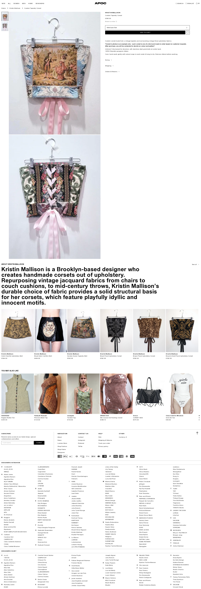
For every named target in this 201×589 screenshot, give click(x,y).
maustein (108, 488)
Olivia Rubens (144, 471)
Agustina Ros (8, 479)
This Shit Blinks (178, 500)
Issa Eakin (75, 493)
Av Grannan (8, 515)
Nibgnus (108, 536)
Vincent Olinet (178, 587)
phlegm (142, 484)
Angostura (7, 496)
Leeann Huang (77, 544)
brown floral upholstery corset (144, 356)
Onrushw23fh (144, 474)
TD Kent (175, 493)
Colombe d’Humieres (45, 474)
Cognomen (42, 471)
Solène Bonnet (178, 562)
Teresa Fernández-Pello (181, 577)
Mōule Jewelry (110, 512)
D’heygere (41, 498)
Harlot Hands (76, 471)
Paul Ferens (143, 570)
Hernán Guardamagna (80, 476)
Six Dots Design (178, 560)
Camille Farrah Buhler (45, 555)
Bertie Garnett (9, 522)
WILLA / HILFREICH (180, 533)
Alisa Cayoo (8, 488)
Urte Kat (176, 515)
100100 (6, 557)
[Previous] (3, 330)
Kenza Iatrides (77, 527)
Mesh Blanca (110, 491)
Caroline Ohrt (8, 537)
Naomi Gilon (109, 527)
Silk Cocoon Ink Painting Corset (111, 418)
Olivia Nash (143, 469)
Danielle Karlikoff (44, 491)
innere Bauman (77, 484)
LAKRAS (74, 540)
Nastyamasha (110, 529)
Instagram (81, 440)
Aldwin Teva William (11, 484)
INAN (73, 481)
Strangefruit (177, 471)
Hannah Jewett (77, 467)
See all (194, 264)
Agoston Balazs (9, 477)
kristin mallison (112, 12)
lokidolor (108, 471)
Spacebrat (142, 544)
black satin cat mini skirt (43, 356)
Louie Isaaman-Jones (113, 573)
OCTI (141, 467)
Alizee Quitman (9, 491)
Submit (39, 443)
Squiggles (142, 546)
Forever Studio (77, 563)
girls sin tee (170, 418)
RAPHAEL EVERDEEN (147, 498)
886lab (6, 471)
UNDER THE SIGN (179, 510)
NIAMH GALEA (110, 534)
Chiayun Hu (42, 560)
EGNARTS (41, 508)
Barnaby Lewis (9, 584)
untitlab (175, 513)
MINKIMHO (109, 498)
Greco (40, 540)
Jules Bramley (77, 505)
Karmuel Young (77, 518)
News (59, 440)
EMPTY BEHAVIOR (44, 520)
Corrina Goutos (43, 479)
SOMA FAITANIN (145, 541)
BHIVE (6, 525)
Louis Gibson (110, 575)
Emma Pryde (42, 517)
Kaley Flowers (110, 563)
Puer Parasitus (144, 493)
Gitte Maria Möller (78, 568)
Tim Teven (176, 582)
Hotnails (74, 479)
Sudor (175, 572)
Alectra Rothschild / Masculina (15, 486)
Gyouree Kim (42, 542)
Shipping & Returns (105, 440)
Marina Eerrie (110, 481)
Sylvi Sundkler (178, 483)
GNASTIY (41, 535)
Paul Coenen (143, 568)
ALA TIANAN (8, 481)
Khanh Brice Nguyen (79, 530)
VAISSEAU (176, 523)
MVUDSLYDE (109, 517)
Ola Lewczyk (143, 565)
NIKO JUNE (143, 560)
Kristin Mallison (15, 8)
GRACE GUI (42, 537)
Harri (73, 474)
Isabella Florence (78, 491)
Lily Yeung (109, 469)
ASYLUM (7, 510)
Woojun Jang (177, 535)
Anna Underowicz (10, 582)
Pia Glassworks (144, 486)
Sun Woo (176, 474)
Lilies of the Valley (111, 467)
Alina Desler (8, 575)
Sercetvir (176, 555)
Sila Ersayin (143, 532)
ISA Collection (76, 488)
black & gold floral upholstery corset (179, 356)
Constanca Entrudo (44, 476)
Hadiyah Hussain (44, 545)
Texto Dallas (177, 496)
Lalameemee (76, 542)
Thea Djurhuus (178, 579)
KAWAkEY (75, 523)
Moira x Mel (109, 505)
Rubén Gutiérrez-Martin (147, 585)
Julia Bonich (76, 508)
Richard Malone (145, 510)
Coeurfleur (41, 469)
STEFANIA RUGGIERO (181, 565)
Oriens (141, 476)
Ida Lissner (75, 571)
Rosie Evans (143, 513)
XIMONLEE (177, 540)
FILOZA (40, 525)
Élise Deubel (42, 513)
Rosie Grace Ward (145, 515)
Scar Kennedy (144, 525)
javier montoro (77, 578)
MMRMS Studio (110, 503)
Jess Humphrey (77, 583)
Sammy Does (143, 520)
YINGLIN (176, 543)
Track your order (104, 443)
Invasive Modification (79, 486)
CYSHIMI (41, 486)
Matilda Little (109, 486)
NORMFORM (109, 541)
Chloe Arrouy (42, 562)
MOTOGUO (109, 510)
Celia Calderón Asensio (12, 541)
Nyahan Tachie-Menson (113, 546)
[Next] (32, 330)
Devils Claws (42, 579)
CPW (39, 481)
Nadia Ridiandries (111, 522)
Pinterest (81, 443)
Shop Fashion (62, 446)
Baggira (7, 517)
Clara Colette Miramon (12, 546)
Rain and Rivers (145, 496)
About (60, 437)
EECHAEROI (42, 505)
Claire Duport (42, 567)
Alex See (7, 567)
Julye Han (75, 513)
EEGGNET (41, 584)
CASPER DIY (8, 539)
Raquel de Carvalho (146, 501)
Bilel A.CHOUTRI (10, 527)
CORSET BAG (138, 418)
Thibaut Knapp (178, 498)
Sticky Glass (177, 567)
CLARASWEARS (43, 467)
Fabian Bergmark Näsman (81, 560)
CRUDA (40, 483)
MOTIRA (108, 507)
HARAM (74, 469)
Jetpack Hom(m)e (78, 503)
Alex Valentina (9, 570)
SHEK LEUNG (144, 530)
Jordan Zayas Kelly (78, 585)
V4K (174, 518)
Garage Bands (43, 533)
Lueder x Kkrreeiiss (112, 476)
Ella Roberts (42, 515)
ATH (5, 512)
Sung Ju (176, 476)
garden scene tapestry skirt (77, 356)
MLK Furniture (110, 580)
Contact (81, 437)
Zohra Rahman (178, 546)
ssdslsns (176, 467)
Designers (61, 452)
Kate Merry (109, 565)
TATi (174, 491)
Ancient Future (9, 493)
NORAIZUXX (109, 539)
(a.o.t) (6, 555)
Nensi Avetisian (110, 532)
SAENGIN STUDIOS (146, 518)
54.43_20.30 (8, 469)
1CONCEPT (8, 467)
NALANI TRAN (144, 555)
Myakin (107, 585)
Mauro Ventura (110, 578)
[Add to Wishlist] (188, 32)
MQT (107, 515)
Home (3, 8)
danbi (40, 488)
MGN (107, 493)
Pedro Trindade (144, 481)
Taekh (175, 488)
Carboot (7, 534)
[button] (3, 3)
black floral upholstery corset (111, 356)
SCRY (141, 527)
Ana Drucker (8, 579)
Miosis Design (110, 500)
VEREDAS (176, 527)
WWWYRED (177, 537)
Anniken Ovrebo (9, 500)
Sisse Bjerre (143, 534)
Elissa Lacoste (43, 587)
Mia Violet (108, 496)
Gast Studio (76, 565)
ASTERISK (7, 507)
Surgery (175, 479)
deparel (40, 493)
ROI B (141, 583)
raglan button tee (8, 418)
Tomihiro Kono (178, 505)
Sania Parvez (143, 523)
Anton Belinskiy (9, 503)
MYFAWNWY (109, 519)
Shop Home (62, 449)
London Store (62, 443)
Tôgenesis (176, 503)
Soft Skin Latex (144, 539)
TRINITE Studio (178, 507)
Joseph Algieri (110, 555)
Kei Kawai (75, 525)
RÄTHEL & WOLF (145, 503)
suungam (176, 481)
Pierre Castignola (145, 577)
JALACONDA (76, 498)
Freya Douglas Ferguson (46, 527)
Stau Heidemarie (179, 469)
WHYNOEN (177, 530)
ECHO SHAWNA (43, 501)
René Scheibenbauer (146, 508)
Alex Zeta (7, 572)
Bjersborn (7, 529)
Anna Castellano (10, 498)
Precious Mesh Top (41, 418)
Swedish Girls (178, 574)
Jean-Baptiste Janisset (79, 581)
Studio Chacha (178, 569)
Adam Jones (8, 474)
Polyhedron (143, 491)
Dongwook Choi (43, 582)
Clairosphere (42, 569)
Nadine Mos (109, 525)
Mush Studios (110, 583)
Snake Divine (143, 537)
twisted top (71, 418)
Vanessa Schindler (179, 525)
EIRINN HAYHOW (44, 510)
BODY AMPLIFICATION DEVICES (15, 532)
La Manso (75, 537)
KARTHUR (75, 520)
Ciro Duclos (42, 565)
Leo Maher (109, 568)
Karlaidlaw (75, 515)
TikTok (80, 446)
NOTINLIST (109, 543)
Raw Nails (142, 505)
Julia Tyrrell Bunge (78, 510)
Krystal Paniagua (78, 534)
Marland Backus (111, 484)
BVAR (6, 587)
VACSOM (176, 520)
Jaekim (74, 496)
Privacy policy (103, 446)
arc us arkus (8, 505)
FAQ (99, 437)
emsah (40, 522)
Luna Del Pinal (110, 479)
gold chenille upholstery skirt (12, 356)
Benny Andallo (9, 520)
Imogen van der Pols (79, 573)
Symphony (176, 486)
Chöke (6, 544)
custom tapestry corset (32, 8)
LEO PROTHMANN (78, 547)
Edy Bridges (42, 503)
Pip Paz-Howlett (144, 488)
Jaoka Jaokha (76, 501)
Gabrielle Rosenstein (45, 530)
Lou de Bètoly (110, 474)
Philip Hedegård (145, 573)
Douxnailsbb (42, 496)
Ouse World (143, 479)
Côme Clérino (43, 574)
